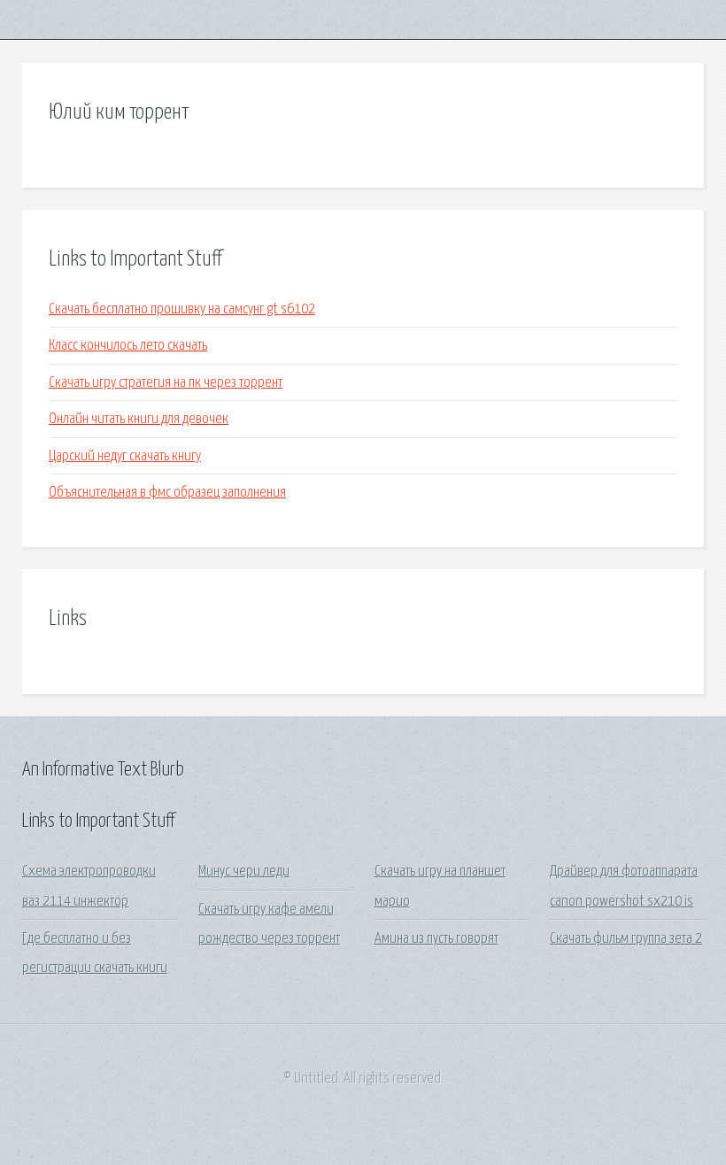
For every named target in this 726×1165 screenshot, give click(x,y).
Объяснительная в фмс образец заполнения (167, 492)
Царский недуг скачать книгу (125, 456)
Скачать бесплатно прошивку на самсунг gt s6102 (182, 309)
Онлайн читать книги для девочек (138, 419)
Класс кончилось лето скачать (128, 345)
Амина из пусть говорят (436, 938)
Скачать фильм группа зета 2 (626, 938)
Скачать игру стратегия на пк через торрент (165, 382)
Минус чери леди (244, 871)
